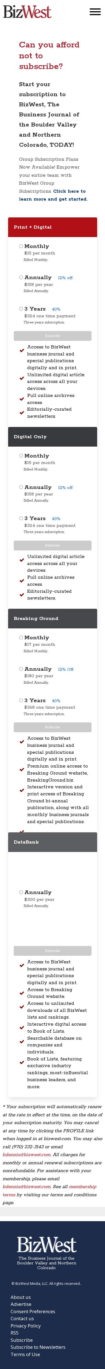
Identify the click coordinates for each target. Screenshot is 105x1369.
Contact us (22, 1318)
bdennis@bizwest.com (26, 1155)
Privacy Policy (26, 1325)
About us (21, 1297)
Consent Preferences (33, 1311)
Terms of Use (25, 1354)
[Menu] (95, 13)
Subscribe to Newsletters (38, 1347)
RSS (14, 1332)
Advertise (21, 1304)
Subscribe (52, 336)
